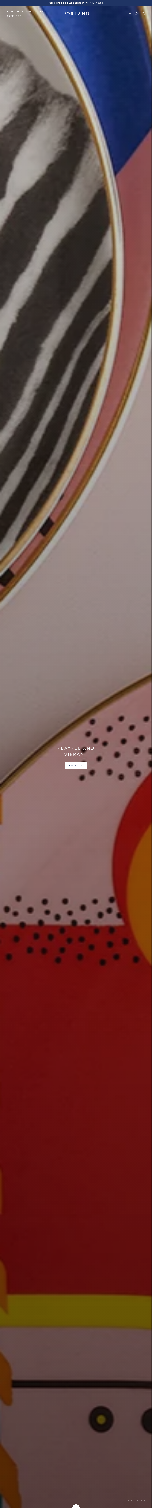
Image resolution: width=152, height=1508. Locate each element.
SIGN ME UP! (105, 762)
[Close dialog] (130, 724)
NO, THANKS (105, 770)
